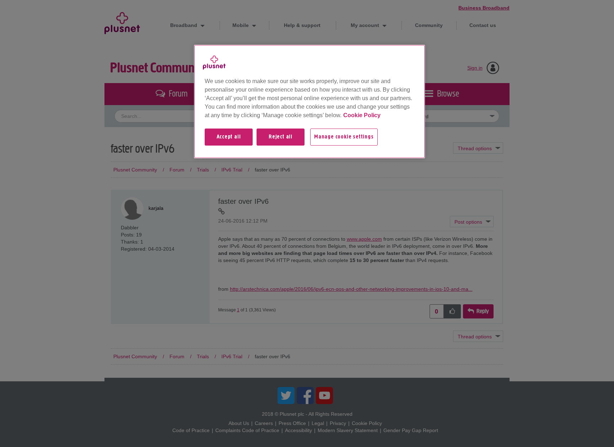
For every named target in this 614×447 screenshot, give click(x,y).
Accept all (229, 137)
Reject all (280, 137)
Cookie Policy (362, 115)
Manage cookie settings (344, 137)
